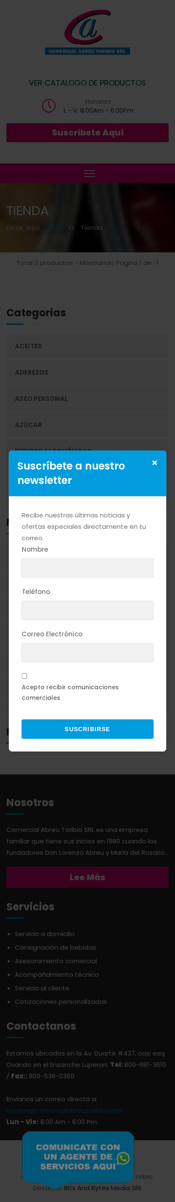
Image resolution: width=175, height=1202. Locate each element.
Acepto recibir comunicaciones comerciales (70, 692)
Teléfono (36, 591)
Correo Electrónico (52, 634)
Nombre (35, 549)
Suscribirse (87, 729)
